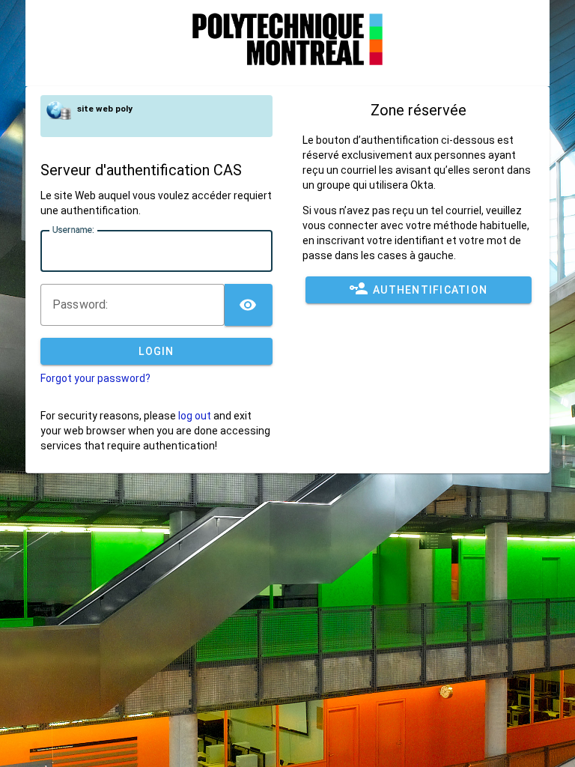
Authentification (430, 290)
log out (194, 416)
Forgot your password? (95, 378)
